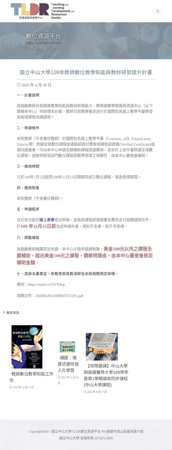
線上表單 (47, 220)
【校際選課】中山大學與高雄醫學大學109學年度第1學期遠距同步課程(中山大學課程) (106, 375)
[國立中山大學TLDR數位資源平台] (42, 11)
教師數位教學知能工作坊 (31, 377)
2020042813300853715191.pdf (59, 296)
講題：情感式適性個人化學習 (68, 363)
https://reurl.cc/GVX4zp (46, 284)
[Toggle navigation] (158, 11)
